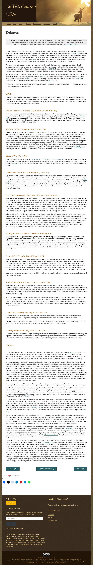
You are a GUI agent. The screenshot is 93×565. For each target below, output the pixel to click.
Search (55, 24)
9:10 (52, 69)
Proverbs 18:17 (73, 352)
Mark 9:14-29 (44, 77)
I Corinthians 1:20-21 (70, 44)
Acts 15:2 (33, 59)
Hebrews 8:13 (60, 159)
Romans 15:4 (16, 163)
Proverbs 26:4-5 (48, 442)
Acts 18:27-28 (52, 81)
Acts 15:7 (75, 61)
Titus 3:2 (23, 421)
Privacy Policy (52, 520)
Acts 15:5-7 (77, 359)
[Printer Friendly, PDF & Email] (11, 475)
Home (9, 24)
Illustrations (37, 24)
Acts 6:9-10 (29, 79)
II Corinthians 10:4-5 (51, 435)
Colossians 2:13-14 (49, 159)
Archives (51, 518)
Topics (28, 24)
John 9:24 (61, 417)
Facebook (11, 503)
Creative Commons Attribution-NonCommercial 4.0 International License (62, 559)
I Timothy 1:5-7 (29, 396)
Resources (47, 24)
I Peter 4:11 (69, 429)
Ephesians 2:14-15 (36, 159)
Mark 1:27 (47, 69)
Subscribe (11, 524)
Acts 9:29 (79, 79)
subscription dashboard (14, 536)
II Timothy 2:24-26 (75, 53)
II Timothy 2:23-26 (36, 408)
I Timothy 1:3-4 (79, 147)
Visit (14, 24)
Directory (51, 515)
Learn (20, 24)
